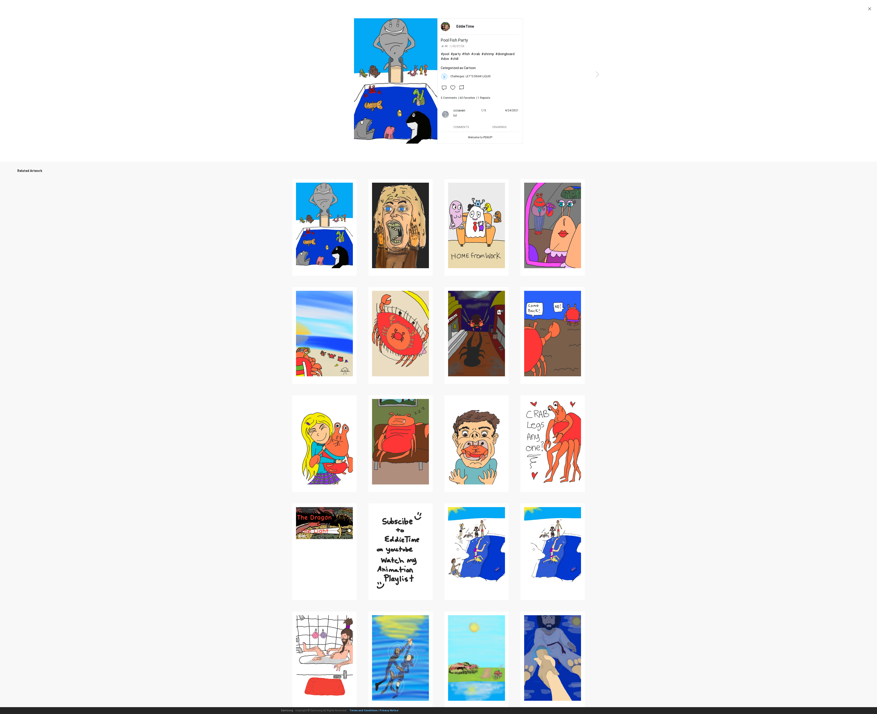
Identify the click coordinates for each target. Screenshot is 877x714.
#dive (445, 59)
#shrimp (487, 54)
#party (456, 54)
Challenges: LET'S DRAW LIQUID (470, 76)
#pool (445, 54)
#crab (475, 54)
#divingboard (505, 54)
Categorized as (458, 68)
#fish (466, 54)
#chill (454, 59)
